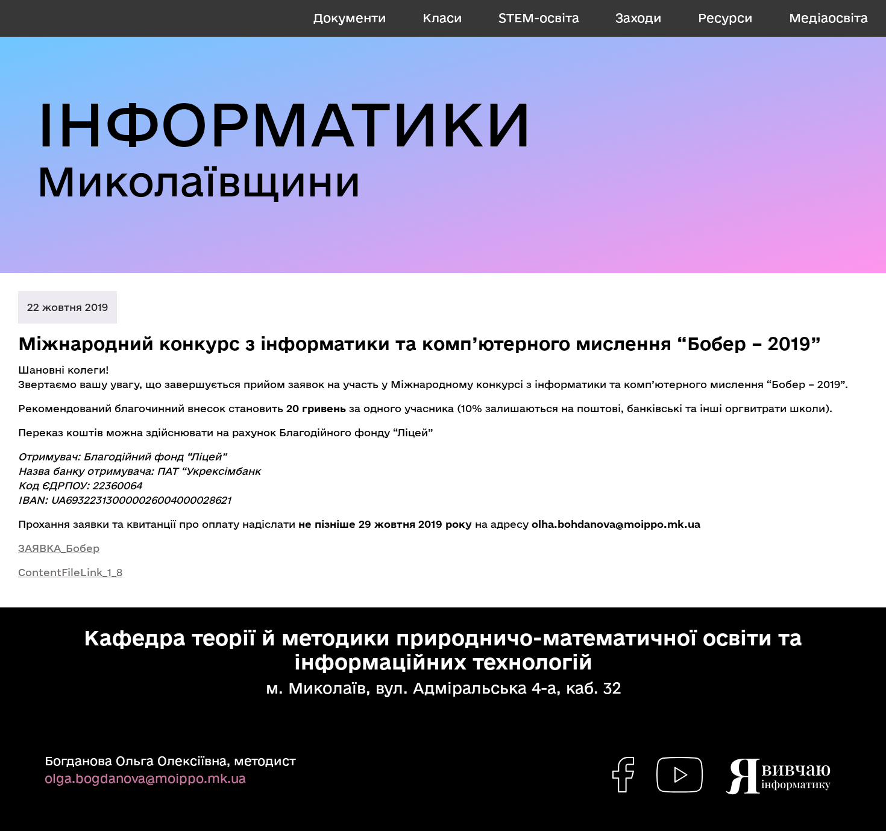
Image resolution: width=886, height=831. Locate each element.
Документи (349, 18)
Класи (442, 18)
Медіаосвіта (828, 18)
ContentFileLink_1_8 (70, 572)
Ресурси (725, 18)
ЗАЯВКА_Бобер (58, 548)
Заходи (638, 18)
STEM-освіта (538, 18)
